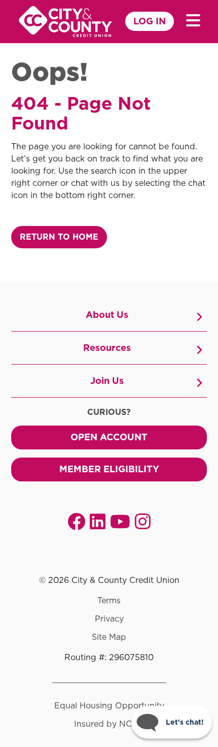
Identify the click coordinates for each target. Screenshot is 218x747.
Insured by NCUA (109, 724)
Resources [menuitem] (107, 347)
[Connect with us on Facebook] (76, 521)
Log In (149, 21)
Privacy (109, 619)
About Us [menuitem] (107, 314)
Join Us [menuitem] (107, 380)
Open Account (109, 437)
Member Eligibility (109, 469)
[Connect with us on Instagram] (143, 521)
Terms (109, 601)
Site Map (109, 637)
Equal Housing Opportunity (109, 706)
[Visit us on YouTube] (120, 521)
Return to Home (59, 237)
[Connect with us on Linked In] (97, 521)
